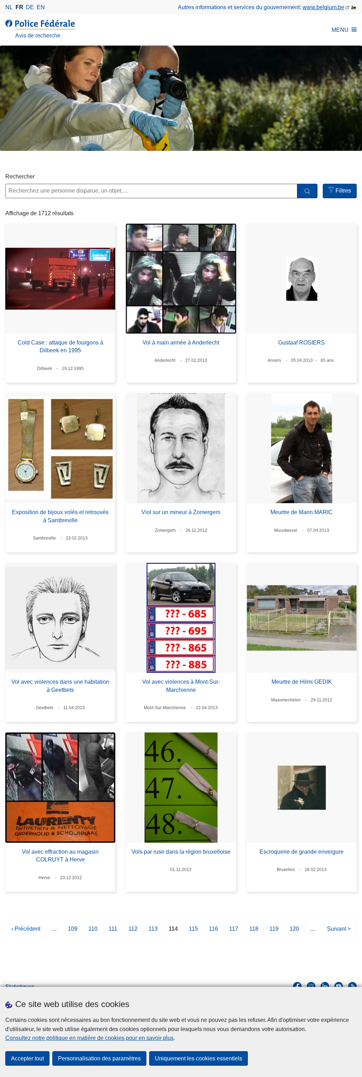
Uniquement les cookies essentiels (198, 1058)
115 (193, 932)
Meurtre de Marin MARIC (301, 512)
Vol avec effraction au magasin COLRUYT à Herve (60, 856)
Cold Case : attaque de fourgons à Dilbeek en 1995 (60, 346)
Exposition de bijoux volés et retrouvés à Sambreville (60, 516)
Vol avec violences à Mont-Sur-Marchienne (181, 686)
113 (153, 932)
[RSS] (352, 986)
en (41, 7)
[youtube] (338, 986)
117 (233, 932)
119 (274, 932)
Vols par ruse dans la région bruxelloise (181, 852)
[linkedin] (325, 986)
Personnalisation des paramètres (99, 1058)
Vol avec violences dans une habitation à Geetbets (60, 686)
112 (133, 932)
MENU (340, 30)
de (30, 7)
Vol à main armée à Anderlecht (180, 343)
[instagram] (311, 986)
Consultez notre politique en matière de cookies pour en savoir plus (89, 1038)
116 (213, 932)
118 (253, 932)
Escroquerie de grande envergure (301, 852)
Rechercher (20, 176)
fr (19, 7)
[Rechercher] (307, 191)
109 (72, 932)
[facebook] (297, 986)
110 (93, 932)
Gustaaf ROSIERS (301, 343)
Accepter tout (27, 1058)
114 (173, 932)
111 (113, 932)
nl (9, 7)
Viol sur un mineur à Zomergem (180, 512)
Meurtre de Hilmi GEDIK (302, 682)
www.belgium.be (323, 7)
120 (294, 932)
